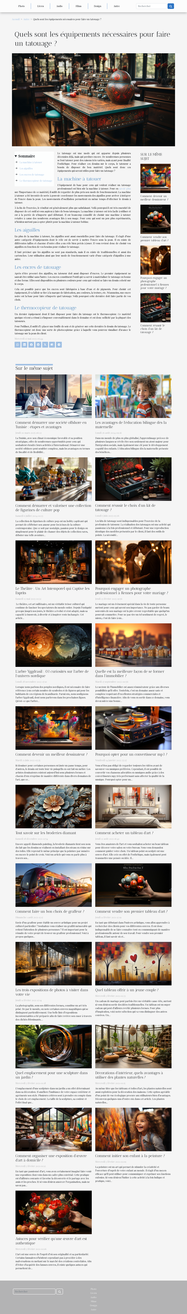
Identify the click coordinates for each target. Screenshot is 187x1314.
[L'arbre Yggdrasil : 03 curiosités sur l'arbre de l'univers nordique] (53, 644)
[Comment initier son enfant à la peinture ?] (133, 1129)
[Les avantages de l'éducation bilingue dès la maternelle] (133, 395)
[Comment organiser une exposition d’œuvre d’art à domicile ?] (53, 1129)
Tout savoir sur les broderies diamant (45, 833)
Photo (21, 6)
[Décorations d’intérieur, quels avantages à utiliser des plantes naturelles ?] (133, 1046)
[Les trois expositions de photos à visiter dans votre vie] (53, 963)
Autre (117, 6)
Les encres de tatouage (32, 174)
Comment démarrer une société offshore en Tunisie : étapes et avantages (51, 424)
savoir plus (125, 188)
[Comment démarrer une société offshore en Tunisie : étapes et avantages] (53, 395)
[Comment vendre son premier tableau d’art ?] (155, 218)
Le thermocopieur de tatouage (36, 180)
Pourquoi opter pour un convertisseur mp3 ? (131, 754)
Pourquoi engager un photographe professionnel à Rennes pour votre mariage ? (154, 283)
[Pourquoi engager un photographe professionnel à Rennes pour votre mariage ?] (155, 259)
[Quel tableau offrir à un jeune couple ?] (133, 963)
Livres (40, 6)
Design (97, 6)
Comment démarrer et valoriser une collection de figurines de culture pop (53, 507)
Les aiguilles (26, 168)
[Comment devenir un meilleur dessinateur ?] (155, 178)
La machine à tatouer (31, 162)
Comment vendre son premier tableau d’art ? (154, 238)
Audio (59, 6)
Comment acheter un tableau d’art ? (124, 833)
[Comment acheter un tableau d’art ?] (133, 806)
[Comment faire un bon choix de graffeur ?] (53, 884)
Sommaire (26, 156)
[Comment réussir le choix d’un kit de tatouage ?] (155, 307)
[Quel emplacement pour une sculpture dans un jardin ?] (53, 1046)
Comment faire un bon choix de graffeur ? (49, 911)
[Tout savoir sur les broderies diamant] (53, 806)
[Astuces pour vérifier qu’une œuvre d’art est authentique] (53, 1212)
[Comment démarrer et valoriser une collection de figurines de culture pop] (53, 478)
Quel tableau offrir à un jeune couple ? (127, 990)
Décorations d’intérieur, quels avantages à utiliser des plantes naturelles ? (129, 1075)
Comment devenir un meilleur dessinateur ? (154, 197)
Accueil (16, 19)
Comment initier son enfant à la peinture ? (130, 1156)
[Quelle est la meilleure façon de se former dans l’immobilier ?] (133, 644)
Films (78, 6)
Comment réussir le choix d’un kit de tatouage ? (152, 329)
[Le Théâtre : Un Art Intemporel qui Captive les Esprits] (53, 561)
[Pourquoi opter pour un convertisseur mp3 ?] (133, 727)
